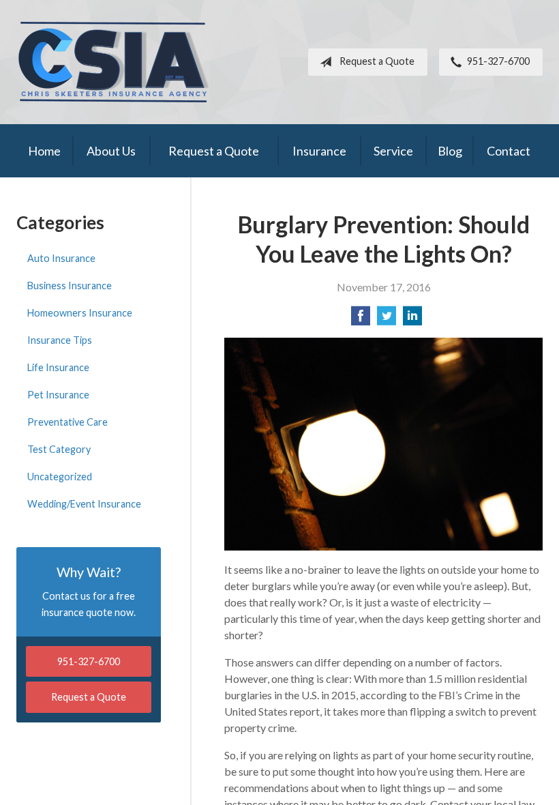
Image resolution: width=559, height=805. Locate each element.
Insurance (319, 150)
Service (393, 150)
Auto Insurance (61, 258)
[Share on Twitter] (386, 319)
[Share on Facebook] (360, 319)
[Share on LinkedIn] (412, 319)
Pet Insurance (58, 394)
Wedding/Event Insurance (84, 504)
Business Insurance (69, 285)
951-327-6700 (498, 61)
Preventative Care (67, 422)
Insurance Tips (59, 340)
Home (44, 150)
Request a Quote (376, 61)
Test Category (59, 449)
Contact (508, 150)
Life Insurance (58, 367)
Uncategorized (59, 476)
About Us (111, 150)
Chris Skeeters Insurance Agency (113, 62)
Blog (450, 150)
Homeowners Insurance (79, 313)
